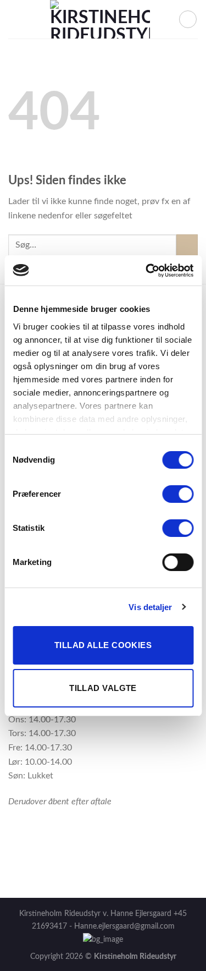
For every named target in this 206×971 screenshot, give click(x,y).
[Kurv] (188, 19)
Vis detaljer (150, 607)
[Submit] (187, 245)
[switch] (177, 494)
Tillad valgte (103, 688)
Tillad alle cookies (103, 645)
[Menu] (14, 19)
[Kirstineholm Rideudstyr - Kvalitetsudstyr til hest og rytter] (100, 19)
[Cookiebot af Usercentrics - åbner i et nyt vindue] (146, 271)
